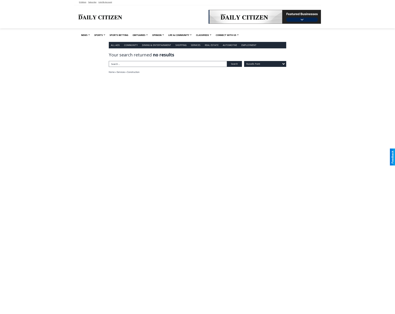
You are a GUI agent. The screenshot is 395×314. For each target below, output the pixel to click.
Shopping (181, 45)
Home (112, 72)
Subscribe (92, 2)
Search (234, 63)
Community (131, 45)
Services (195, 45)
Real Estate (211, 45)
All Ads (115, 45)
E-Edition (82, 2)
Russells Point (253, 63)
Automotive (230, 45)
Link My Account (105, 2)
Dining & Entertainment (156, 45)
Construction (133, 72)
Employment (248, 45)
